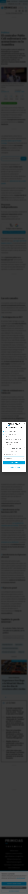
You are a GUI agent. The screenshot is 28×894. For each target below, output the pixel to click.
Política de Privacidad (20, 466)
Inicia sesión (18, 470)
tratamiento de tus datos (15, 467)
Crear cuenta (14, 462)
